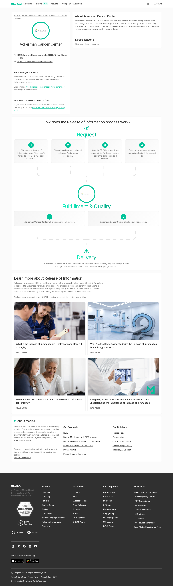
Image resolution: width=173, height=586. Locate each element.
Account (158, 4)
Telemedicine (118, 437)
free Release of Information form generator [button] (45, 87)
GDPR (55, 577)
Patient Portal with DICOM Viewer (78, 445)
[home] (16, 4)
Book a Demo (48, 505)
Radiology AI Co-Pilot (122, 450)
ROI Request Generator (144, 523)
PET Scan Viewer (142, 501)
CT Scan (107, 505)
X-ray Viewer (140, 505)
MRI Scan (107, 501)
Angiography (108, 513)
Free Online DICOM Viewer (145, 492)
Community (47, 513)
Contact (76, 492)
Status (75, 513)
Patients (45, 501)
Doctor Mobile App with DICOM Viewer (80, 437)
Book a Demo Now (22, 457)
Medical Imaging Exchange (74, 454)
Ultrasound (108, 522)
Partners (46, 526)
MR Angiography (110, 518)
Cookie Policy (45, 577)
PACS (65, 433)
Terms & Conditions (18, 577)
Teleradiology (118, 433)
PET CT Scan (109, 496)
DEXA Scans (108, 526)
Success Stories (80, 501)
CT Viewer (139, 518)
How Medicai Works (22, 440)
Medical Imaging (110, 492)
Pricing (45, 509)
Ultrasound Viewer (143, 510)
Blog (74, 496)
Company (66, 4)
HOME (17, 15)
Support (76, 509)
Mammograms (109, 509)
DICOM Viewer (69, 450)
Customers (77, 4)
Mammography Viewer (145, 497)
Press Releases (79, 505)
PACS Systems (79, 518)
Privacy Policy (33, 577)
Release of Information (34, 15)
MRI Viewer (140, 514)
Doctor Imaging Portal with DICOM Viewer (81, 441)
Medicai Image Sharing (122, 445)
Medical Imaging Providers (53, 518)
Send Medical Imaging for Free (147, 527)
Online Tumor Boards (122, 441)
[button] (28, 4)
